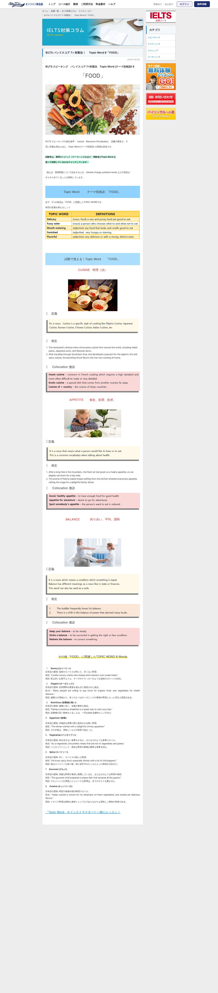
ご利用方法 (87, 4)
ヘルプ (111, 4)
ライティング (154, 44)
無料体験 (202, 4)
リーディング (154, 57)
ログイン (184, 4)
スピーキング (154, 37)
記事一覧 (55, 11)
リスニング (153, 50)
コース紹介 (64, 4)
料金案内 (100, 4)
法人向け (169, 4)
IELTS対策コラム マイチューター (77, 11)
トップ (51, 4)
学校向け (157, 4)
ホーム (45, 11)
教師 (75, 4)
